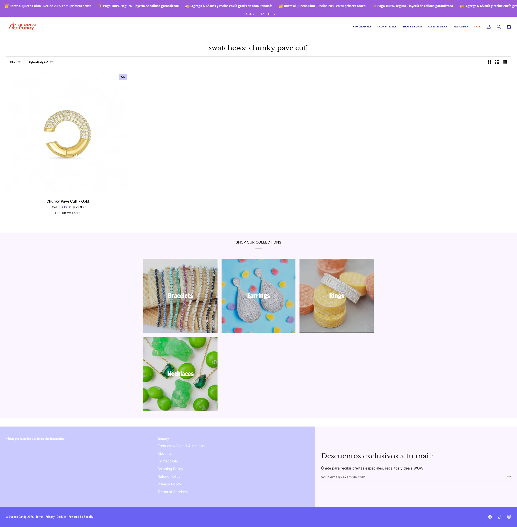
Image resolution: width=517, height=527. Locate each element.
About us (165, 453)
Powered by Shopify (80, 517)
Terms (39, 517)
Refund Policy (169, 476)
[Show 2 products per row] (489, 62)
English (266, 14)
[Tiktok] (499, 517)
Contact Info (168, 461)
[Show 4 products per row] (506, 62)
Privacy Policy (169, 484)
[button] (387, 27)
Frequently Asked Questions (181, 446)
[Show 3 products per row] (497, 62)
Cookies (61, 517)
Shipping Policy (170, 469)
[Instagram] (509, 517)
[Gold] (67, 213)
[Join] (507, 476)
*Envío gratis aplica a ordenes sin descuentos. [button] (35, 439)
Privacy (50, 517)
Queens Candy (17, 517)
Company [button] (163, 439)
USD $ (247, 14)
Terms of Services (173, 492)
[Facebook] (490, 517)
